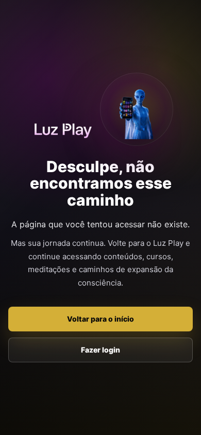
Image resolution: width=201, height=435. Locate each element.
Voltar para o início (100, 318)
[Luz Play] (62, 129)
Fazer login (100, 349)
